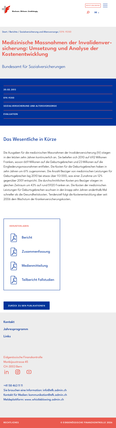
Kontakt (9, 322)
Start (4, 32)
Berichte (13, 32)
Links (7, 336)
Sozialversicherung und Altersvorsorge (39, 32)
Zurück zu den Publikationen (26, 306)
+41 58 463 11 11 (13, 385)
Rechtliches (11, 423)
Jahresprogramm (16, 329)
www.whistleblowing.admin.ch (44, 399)
